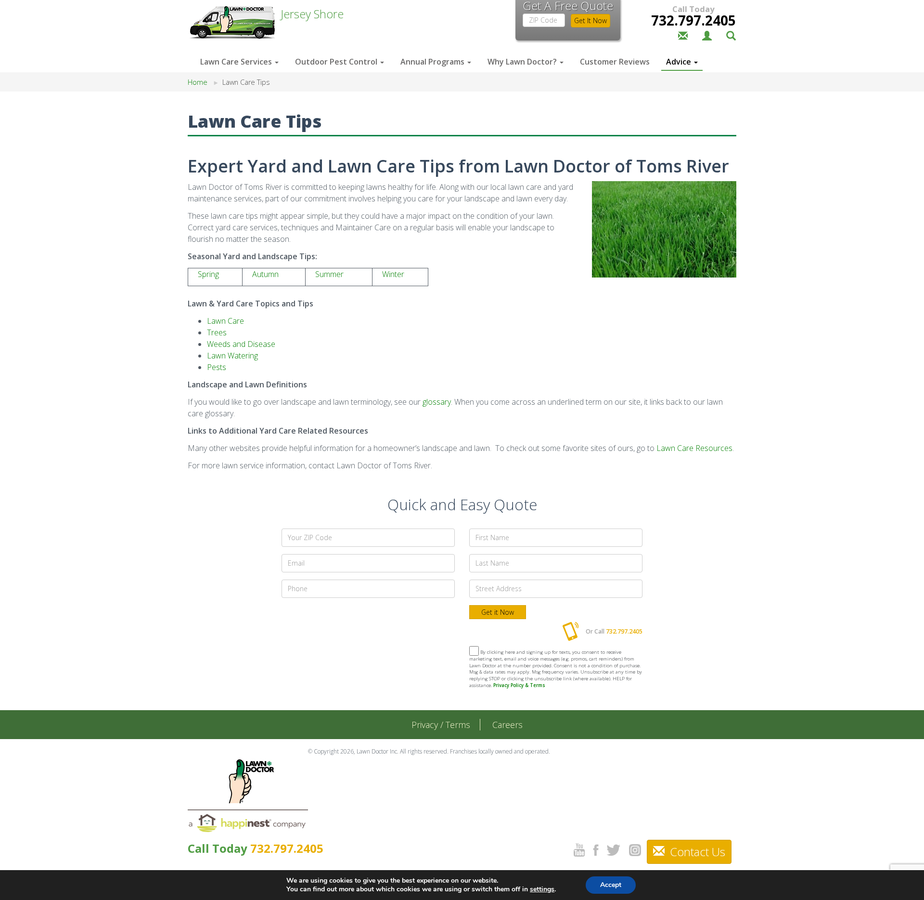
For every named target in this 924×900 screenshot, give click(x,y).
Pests (216, 367)
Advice (679, 61)
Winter (393, 274)
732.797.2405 (693, 20)
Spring (208, 274)
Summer (329, 274)
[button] (731, 35)
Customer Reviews (615, 61)
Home (197, 82)
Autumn (265, 274)
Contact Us (696, 852)
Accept (610, 884)
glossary (437, 402)
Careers (507, 724)
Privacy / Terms (440, 724)
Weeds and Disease (241, 344)
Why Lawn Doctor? (523, 61)
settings (542, 889)
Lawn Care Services (237, 61)
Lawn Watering (232, 355)
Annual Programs (433, 61)
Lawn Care (225, 321)
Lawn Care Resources (694, 448)
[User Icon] (707, 35)
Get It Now (590, 20)
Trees (217, 332)
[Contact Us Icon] (683, 35)
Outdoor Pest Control (337, 61)
